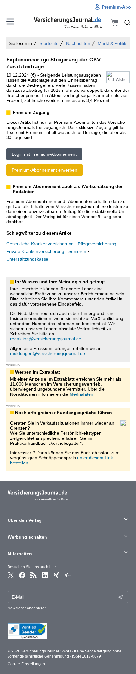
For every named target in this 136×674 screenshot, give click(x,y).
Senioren (77, 251)
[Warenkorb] (114, 22)
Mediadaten (81, 394)
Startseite (49, 43)
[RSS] (33, 575)
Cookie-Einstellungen (26, 664)
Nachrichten (78, 43)
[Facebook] (22, 575)
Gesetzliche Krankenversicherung (40, 243)
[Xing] (56, 575)
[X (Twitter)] (11, 575)
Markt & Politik (112, 43)
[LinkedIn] (45, 575)
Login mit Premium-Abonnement (44, 154)
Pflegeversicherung (97, 243)
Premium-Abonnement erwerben (44, 170)
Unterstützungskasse (27, 258)
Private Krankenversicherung (35, 251)
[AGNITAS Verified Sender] (68, 631)
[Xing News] (68, 575)
